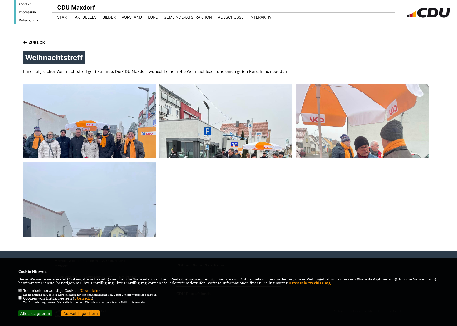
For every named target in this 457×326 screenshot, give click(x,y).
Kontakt (25, 4)
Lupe (153, 17)
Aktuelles (86, 17)
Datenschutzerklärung (309, 282)
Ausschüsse (231, 17)
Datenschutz (29, 20)
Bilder (109, 17)
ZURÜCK (36, 42)
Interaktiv (261, 17)
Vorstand (132, 17)
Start (63, 17)
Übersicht (90, 290)
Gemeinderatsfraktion (188, 17)
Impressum (27, 12)
